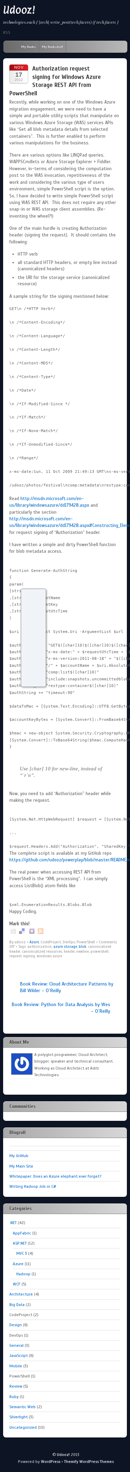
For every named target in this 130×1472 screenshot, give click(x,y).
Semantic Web (22, 1406)
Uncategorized (23, 1427)
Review (15, 1386)
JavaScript (18, 1355)
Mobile (15, 1366)
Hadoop (23, 1273)
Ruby (14, 1396)
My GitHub (18, 1155)
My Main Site (21, 1166)
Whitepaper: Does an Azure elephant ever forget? (55, 1176)
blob (82, 946)
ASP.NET (20, 1243)
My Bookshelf (52, 46)
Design (15, 1324)
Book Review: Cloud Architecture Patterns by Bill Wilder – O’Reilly (66, 987)
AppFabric (22, 1233)
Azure (34, 941)
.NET (13, 1222)
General (16, 1345)
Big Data (17, 1304)
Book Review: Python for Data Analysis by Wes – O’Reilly (60, 1007)
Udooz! (19, 10)
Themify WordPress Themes (89, 1461)
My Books (28, 46)
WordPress (50, 1461)
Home (9, 47)
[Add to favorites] (31, 930)
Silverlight (18, 1416)
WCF (16, 1284)
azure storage (65, 946)
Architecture (21, 1294)
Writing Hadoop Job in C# (32, 1186)
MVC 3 (21, 1253)
